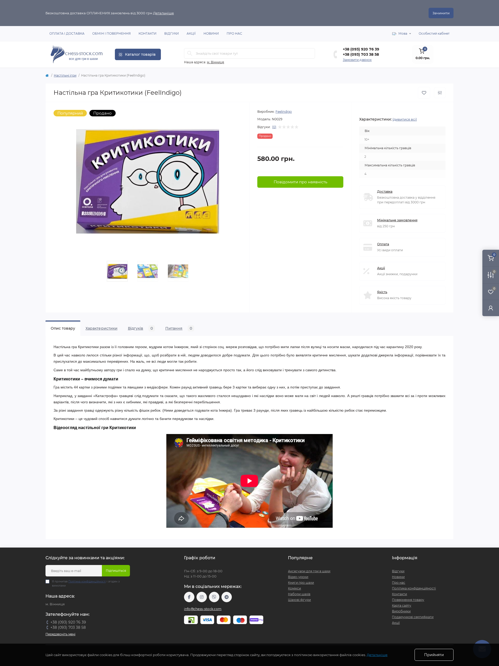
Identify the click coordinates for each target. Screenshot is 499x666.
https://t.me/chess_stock (226, 597)
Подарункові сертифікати (413, 617)
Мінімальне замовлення (397, 220)
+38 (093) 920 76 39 (361, 49)
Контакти (147, 33)
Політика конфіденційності (87, 581)
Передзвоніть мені (60, 634)
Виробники (401, 611)
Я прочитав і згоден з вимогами (86, 583)
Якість (382, 292)
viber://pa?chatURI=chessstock (214, 597)
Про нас (234, 33)
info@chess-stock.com (202, 609)
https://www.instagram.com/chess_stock (201, 597)
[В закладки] (424, 93)
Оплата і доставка (66, 33)
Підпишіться (116, 571)
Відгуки (171, 33)
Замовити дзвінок (357, 60)
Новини (211, 33)
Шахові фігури (299, 600)
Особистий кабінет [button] (434, 33)
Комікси (294, 588)
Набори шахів (299, 594)
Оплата (383, 244)
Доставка (384, 191)
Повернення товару (408, 600)
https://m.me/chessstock (189, 597)
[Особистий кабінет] (490, 308)
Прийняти (434, 654)
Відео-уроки (298, 577)
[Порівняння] (439, 92)
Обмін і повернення (111, 33)
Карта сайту (401, 605)
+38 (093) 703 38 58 (361, 54)
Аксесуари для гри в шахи (309, 571)
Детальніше (163, 13)
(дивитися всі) (404, 119)
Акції (191, 33)
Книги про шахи (301, 583)
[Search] (189, 53)
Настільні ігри (65, 75)
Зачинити (441, 13)
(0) (274, 127)
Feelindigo (283, 112)
